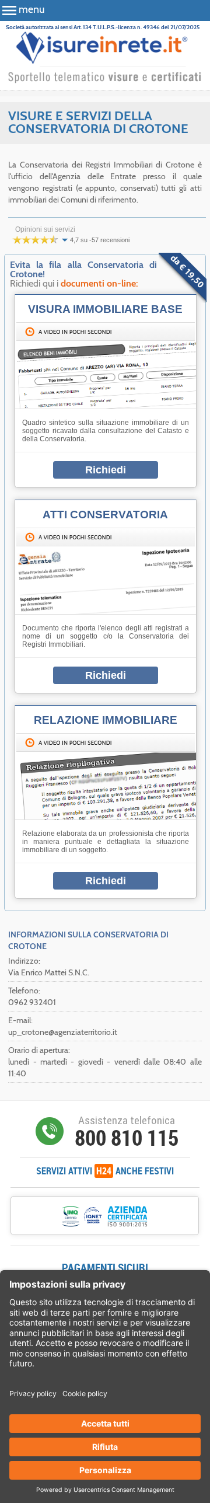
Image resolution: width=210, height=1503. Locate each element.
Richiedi (105, 470)
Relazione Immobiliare (105, 720)
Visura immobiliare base (105, 309)
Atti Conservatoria (105, 514)
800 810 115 (126, 1137)
